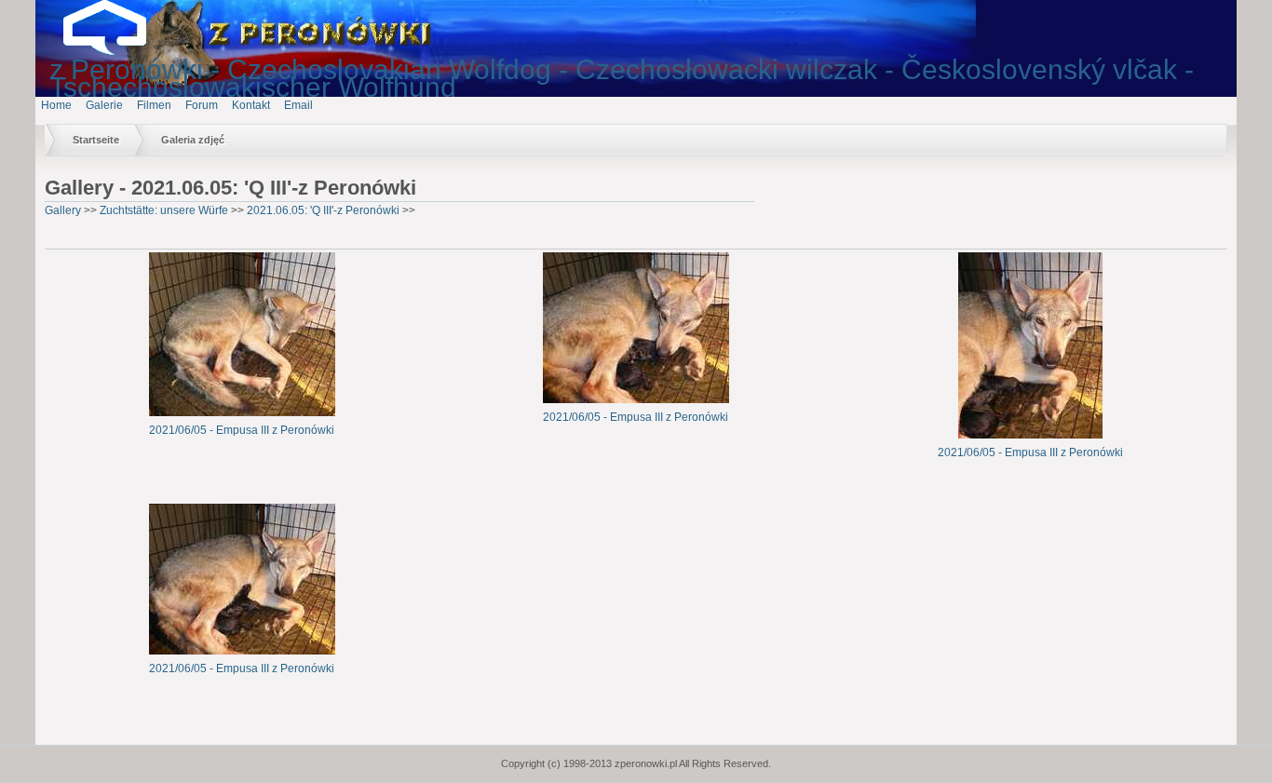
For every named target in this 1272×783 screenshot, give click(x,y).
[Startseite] (119, 51)
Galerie (104, 105)
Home (56, 105)
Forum (201, 105)
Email (298, 105)
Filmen (154, 105)
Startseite (96, 139)
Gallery (63, 210)
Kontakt (251, 105)
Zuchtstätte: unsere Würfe (164, 210)
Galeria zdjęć (192, 139)
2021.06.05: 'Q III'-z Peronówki (323, 210)
